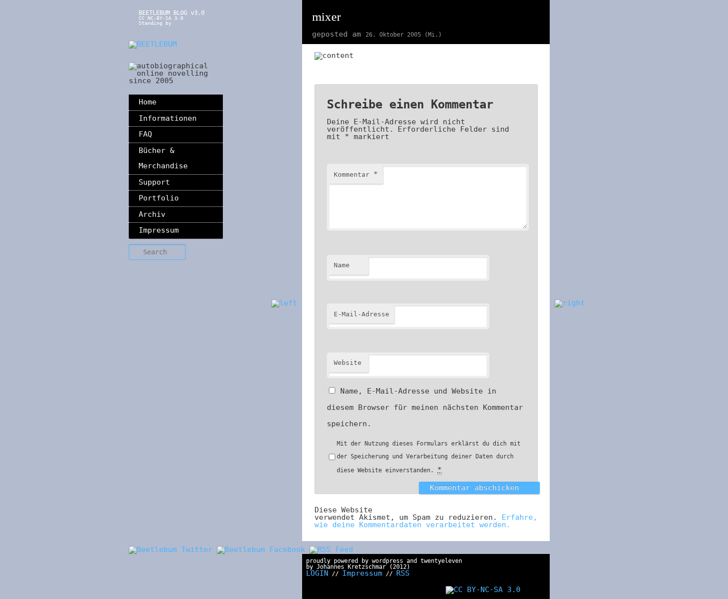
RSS (403, 573)
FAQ (145, 134)
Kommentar (356, 174)
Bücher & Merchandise (163, 158)
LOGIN (317, 573)
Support (154, 182)
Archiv (152, 214)
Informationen (168, 118)
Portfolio (159, 198)
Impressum (159, 230)
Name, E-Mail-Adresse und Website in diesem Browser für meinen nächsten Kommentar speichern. (425, 407)
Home (147, 102)
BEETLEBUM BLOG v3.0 (172, 13)
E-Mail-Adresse (361, 314)
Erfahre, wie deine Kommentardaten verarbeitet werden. (425, 521)
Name (342, 265)
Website (348, 362)
